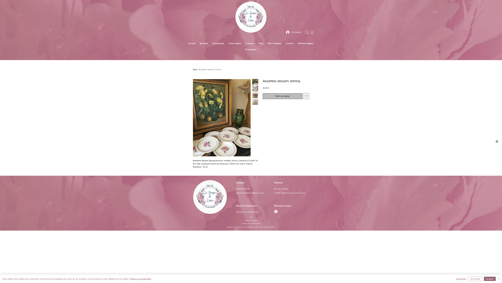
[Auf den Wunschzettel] (306, 96)
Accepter (490, 278)
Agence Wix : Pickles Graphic (264, 227)
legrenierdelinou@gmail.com (250, 193)
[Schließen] (498, 279)
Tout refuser (475, 278)
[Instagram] (276, 211)
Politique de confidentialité (140, 278)
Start (195, 69)
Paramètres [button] (461, 278)
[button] (312, 32)
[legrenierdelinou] (496, 141)
